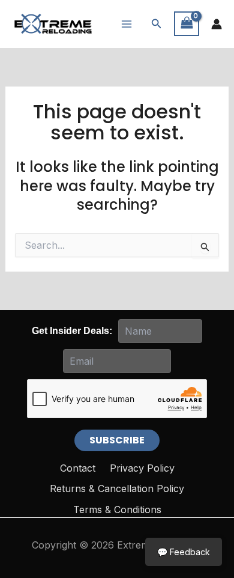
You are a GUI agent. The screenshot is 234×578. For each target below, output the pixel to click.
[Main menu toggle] (126, 23)
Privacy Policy (142, 468)
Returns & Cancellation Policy (117, 488)
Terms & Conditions (117, 509)
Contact (77, 468)
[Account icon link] (216, 24)
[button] (156, 23)
